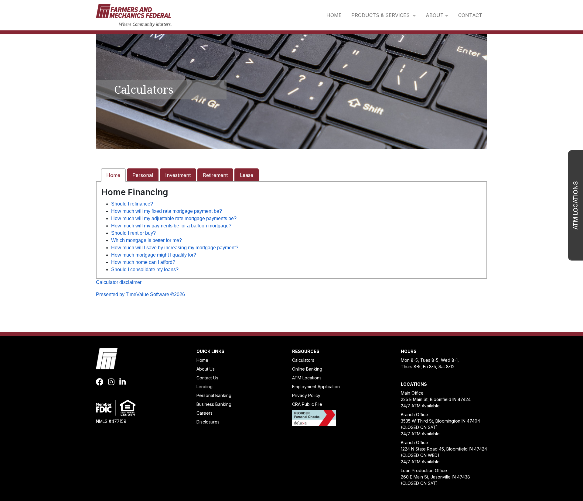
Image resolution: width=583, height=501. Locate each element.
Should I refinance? (132, 203)
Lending (204, 386)
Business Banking (213, 404)
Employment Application (316, 386)
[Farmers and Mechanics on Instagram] (111, 382)
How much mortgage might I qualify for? (153, 254)
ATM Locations (307, 377)
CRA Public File (307, 404)
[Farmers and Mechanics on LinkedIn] (122, 382)
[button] (383, 15)
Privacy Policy (306, 395)
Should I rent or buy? (133, 233)
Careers (204, 413)
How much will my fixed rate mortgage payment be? (166, 211)
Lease (246, 175)
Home (113, 175)
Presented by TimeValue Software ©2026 (140, 294)
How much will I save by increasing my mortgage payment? (174, 247)
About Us (205, 368)
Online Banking (307, 368)
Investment (178, 175)
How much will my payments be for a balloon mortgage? (171, 225)
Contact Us (207, 377)
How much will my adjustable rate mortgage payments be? (174, 218)
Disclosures (208, 421)
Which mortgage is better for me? (146, 240)
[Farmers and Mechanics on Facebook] (99, 382)
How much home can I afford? (143, 262)
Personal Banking (213, 395)
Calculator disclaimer (118, 282)
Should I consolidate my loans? (145, 269)
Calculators (303, 360)
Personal (142, 175)
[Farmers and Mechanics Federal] (134, 14)
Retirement (215, 175)
